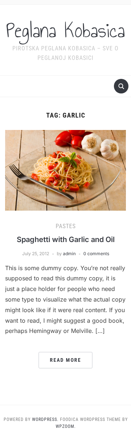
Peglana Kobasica (65, 30)
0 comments (96, 253)
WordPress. (45, 419)
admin (69, 253)
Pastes (66, 226)
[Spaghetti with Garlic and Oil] (65, 169)
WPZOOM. (66, 426)
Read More (65, 360)
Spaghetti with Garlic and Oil (66, 239)
